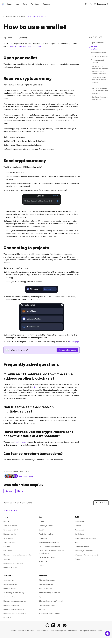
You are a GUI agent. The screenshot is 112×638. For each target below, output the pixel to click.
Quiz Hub (7, 559)
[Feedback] (107, 633)
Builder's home (80, 521)
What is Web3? (9, 538)
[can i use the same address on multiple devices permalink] (3, 409)
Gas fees (7, 547)
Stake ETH (43, 561)
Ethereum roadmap (46, 584)
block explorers (21, 442)
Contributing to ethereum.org (14, 593)
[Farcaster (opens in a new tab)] (53, 625)
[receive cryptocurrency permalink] (3, 78)
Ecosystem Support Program (15, 613)
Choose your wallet (46, 526)
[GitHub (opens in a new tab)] (47, 625)
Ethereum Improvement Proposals (51, 601)
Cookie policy (84, 630)
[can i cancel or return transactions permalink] (3, 454)
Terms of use (72, 630)
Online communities (10, 584)
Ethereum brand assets (26, 630)
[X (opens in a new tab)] (59, 625)
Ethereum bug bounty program (15, 601)
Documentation (80, 530)
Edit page (23, 38)
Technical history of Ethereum (49, 593)
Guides (22, 16)
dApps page (74, 342)
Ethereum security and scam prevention (18, 555)
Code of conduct (42, 630)
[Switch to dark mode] (90, 4)
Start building (79, 534)
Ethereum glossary (10, 567)
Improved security (45, 588)
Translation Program (11, 597)
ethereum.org (10, 16)
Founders (78, 559)
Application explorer (46, 534)
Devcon (7, 618)
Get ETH (42, 530)
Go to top (103, 503)
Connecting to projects (99, 56)
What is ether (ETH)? (11, 530)
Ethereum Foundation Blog (14, 609)
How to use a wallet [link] (37, 16)
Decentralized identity (47, 557)
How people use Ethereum (13, 563)
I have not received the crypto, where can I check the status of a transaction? (100, 89)
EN (103, 4)
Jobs (52, 630)
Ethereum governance (47, 605)
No (22, 491)
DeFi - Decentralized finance (49, 547)
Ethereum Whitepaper (47, 580)
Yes (10, 491)
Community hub (9, 580)
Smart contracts (9, 542)
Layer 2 (41, 566)
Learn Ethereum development (85, 538)
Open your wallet (97, 43)
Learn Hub (7, 521)
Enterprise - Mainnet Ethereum (86, 555)
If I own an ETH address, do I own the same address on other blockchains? (100, 69)
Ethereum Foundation (11, 605)
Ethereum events (10, 588)
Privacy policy (60, 630)
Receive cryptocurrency (96, 47)
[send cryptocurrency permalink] (3, 160)
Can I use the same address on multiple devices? (99, 79)
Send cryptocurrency (99, 52)
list (36, 387)
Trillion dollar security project (49, 613)
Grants (77, 542)
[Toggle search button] (86, 4)
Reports (42, 609)
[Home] (3, 4)
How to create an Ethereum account (25, 46)
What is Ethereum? (10, 526)
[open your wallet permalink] (3, 58)
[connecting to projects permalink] (3, 248)
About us (13, 630)
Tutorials (78, 526)
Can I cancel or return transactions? (100, 98)
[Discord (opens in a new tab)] (64, 625)
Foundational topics (82, 547)
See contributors (26, 476)
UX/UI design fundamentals (84, 551)
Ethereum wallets (10, 534)
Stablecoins (43, 538)
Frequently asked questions (97, 61)
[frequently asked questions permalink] (3, 364)
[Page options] (15, 37)
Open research (44, 597)
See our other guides (67, 350)
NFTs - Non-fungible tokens (49, 542)
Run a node (8, 551)
